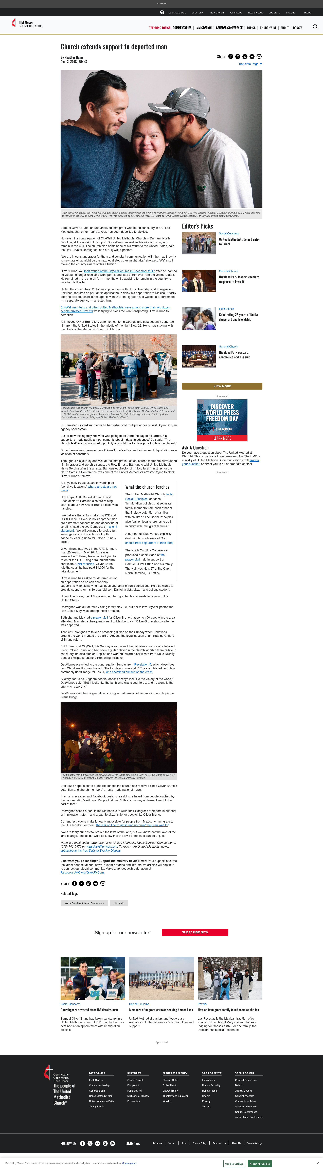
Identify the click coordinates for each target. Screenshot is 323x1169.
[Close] (317, 1163)
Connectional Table (245, 1101)
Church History (170, 1090)
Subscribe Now (195, 932)
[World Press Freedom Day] (222, 422)
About (285, 27)
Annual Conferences (246, 1106)
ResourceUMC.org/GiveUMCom (82, 872)
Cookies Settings (234, 1163)
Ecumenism (133, 1101)
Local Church (97, 1072)
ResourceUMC (255, 12)
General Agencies (244, 1095)
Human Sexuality (211, 1085)
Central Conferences (246, 1111)
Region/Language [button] (177, 12)
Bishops (239, 1085)
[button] (315, 27)
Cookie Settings (254, 1143)
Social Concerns (229, 233)
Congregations (97, 1090)
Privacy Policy (199, 1143)
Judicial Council (243, 1090)
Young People (96, 1106)
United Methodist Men (101, 1095)
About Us (236, 1143)
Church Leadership (99, 1085)
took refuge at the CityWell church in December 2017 (119, 271)
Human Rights (209, 1090)
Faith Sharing (134, 1090)
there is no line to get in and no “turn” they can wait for (132, 825)
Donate (297, 27)
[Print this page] (252, 56)
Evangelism (134, 1072)
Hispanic (119, 903)
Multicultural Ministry (138, 1095)
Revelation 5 (142, 664)
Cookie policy (129, 1163)
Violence (206, 1106)
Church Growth (135, 1080)
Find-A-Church (216, 12)
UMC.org (290, 12)
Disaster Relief (170, 1080)
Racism (206, 1095)
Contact (172, 1143)
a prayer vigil (99, 617)
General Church (228, 271)
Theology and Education (176, 1095)
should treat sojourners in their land (149, 542)
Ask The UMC (236, 12)
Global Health (170, 1085)
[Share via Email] (259, 56)
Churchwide (268, 27)
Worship (167, 1101)
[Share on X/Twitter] (237, 56)
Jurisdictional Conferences (249, 1117)
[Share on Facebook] (230, 56)
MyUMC (307, 12)
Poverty (202, 1004)
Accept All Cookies (260, 1163)
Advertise (157, 1143)
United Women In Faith (101, 1101)
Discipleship (133, 1085)
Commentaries (182, 27)
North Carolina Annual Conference (84, 903)
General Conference (229, 27)
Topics (251, 27)
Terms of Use (219, 1143)
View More (222, 386)
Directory (197, 12)
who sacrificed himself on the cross (129, 672)
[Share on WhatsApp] (244, 56)
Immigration (204, 27)
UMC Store (274, 12)
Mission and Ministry (175, 1072)
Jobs (184, 1143)
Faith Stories (226, 308)
